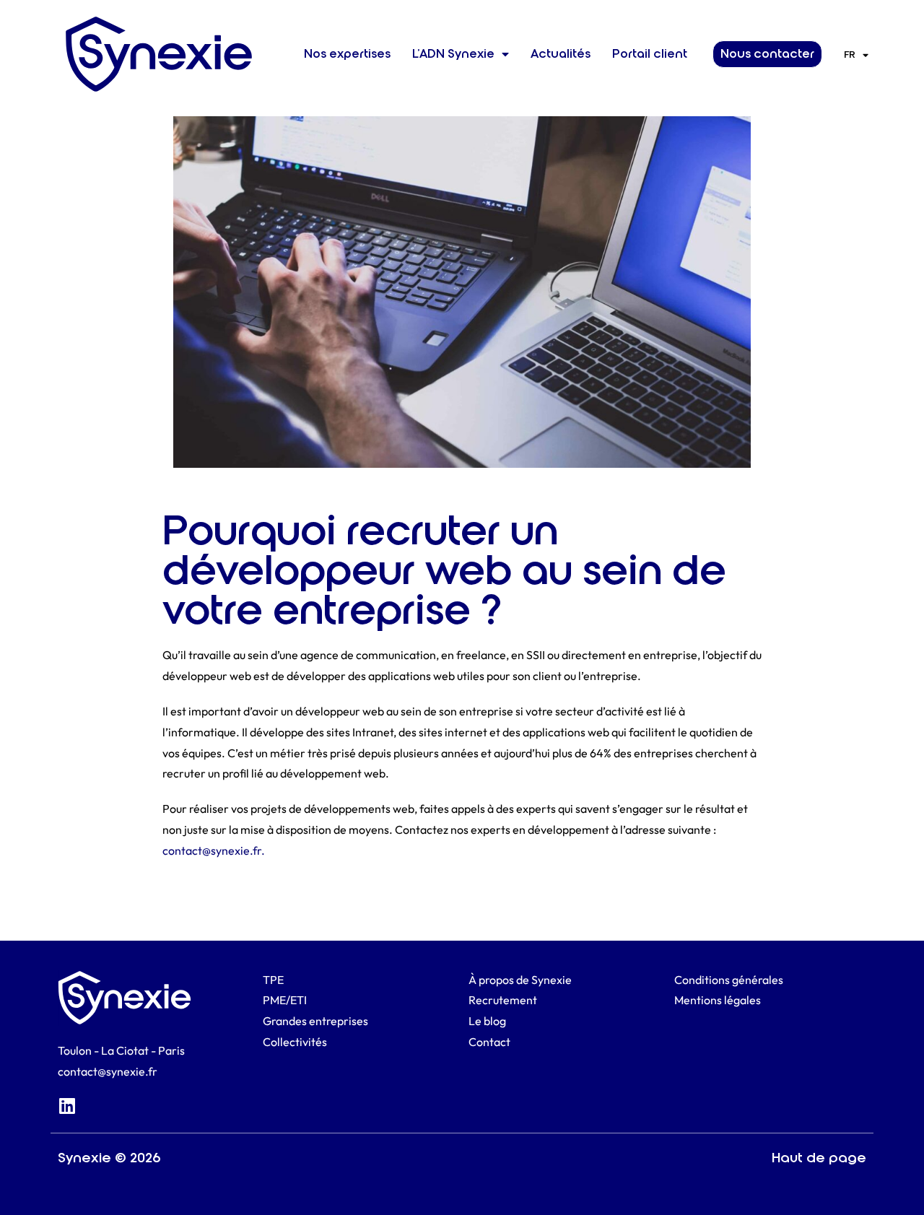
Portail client (649, 53)
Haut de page (819, 1157)
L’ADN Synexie (453, 53)
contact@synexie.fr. (213, 850)
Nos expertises (347, 53)
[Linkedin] (67, 1106)
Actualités (560, 53)
